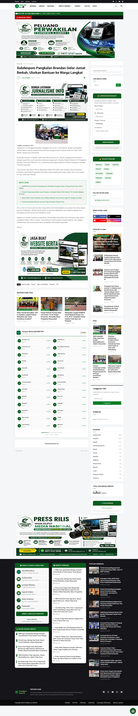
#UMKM (98, 182)
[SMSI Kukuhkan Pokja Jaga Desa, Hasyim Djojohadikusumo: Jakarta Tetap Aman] (94, 663)
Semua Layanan (118, 702)
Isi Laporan (98, 127)
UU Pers (74, 702)
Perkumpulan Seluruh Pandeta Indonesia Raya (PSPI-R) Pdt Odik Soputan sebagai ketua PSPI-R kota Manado (112, 259)
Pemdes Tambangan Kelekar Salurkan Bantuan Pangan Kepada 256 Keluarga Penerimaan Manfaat (99, 371)
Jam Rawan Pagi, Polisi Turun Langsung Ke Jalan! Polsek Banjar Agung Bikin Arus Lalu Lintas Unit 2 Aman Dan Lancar (32, 663)
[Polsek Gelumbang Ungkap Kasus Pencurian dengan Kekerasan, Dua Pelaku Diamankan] (94, 604)
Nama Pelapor (98, 106)
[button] (116, 6)
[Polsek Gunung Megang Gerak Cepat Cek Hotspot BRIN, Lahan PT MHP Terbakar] (94, 570)
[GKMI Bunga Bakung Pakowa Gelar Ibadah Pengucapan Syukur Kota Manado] (94, 614)
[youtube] (119, 1)
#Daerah (98, 169)
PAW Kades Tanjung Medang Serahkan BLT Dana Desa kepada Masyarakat (114, 368)
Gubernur (107, 478)
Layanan (34, 1)
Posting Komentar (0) (51, 443)
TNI (57, 284)
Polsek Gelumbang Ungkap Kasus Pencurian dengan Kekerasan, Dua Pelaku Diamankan (111, 603)
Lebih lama (83, 451)
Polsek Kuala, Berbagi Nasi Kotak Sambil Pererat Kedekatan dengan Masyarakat (31, 641)
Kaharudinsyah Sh (107, 445)
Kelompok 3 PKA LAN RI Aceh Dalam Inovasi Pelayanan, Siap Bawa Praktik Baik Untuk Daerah (110, 580)
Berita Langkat (28, 64)
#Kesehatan (99, 173)
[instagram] (117, 692)
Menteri (107, 467)
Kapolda (107, 456)
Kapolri (107, 442)
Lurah (107, 471)
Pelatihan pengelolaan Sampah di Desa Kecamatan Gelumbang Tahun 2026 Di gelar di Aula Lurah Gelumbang (114, 342)
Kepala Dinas (107, 463)
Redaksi (17, 1)
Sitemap (27, 1)
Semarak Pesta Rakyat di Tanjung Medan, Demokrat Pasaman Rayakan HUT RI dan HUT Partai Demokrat (111, 626)
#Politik (107, 164)
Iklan (22, 1)
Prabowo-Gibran (107, 474)
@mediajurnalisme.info (102, 200)
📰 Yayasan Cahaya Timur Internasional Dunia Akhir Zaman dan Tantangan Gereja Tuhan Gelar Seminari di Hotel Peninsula (68, 638)
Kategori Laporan (99, 120)
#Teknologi (109, 173)
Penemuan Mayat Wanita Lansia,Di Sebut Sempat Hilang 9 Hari (43, 202)
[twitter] (116, 1)
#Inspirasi (108, 178)
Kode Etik (91, 702)
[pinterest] (122, 1)
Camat (107, 453)
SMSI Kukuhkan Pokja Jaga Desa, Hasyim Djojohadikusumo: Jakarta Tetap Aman (99, 340)
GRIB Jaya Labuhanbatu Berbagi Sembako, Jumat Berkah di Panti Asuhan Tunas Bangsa (32, 634)
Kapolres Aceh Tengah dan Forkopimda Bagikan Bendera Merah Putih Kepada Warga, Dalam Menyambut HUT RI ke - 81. (112, 274)
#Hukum (106, 169)
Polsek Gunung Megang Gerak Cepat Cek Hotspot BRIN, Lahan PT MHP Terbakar (111, 569)
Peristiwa (52, 284)
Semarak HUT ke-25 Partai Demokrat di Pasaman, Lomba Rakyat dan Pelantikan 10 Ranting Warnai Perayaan (111, 638)
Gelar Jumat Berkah (42, 284)
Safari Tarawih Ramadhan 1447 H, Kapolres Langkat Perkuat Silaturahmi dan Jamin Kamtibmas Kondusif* (27, 316)
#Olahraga (99, 178)
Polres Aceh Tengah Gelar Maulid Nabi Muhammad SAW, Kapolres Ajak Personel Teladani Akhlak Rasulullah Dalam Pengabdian (32, 648)
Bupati (107, 449)
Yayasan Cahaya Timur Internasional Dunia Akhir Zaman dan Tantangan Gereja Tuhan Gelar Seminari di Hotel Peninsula (111, 651)
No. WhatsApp (98, 113)
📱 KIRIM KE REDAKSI (107, 142)
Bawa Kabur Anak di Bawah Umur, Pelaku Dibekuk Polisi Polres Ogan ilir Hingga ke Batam (52, 198)
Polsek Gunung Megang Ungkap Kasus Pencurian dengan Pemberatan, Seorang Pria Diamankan (110, 592)
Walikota (107, 460)
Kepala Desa (107, 435)
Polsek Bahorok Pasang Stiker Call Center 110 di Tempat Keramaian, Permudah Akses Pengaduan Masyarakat (51, 316)
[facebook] (113, 1)
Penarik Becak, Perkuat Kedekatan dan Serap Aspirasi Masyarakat (111, 308)
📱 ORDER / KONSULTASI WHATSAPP (32, 614)
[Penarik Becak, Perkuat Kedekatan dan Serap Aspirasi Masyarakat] (98, 308)
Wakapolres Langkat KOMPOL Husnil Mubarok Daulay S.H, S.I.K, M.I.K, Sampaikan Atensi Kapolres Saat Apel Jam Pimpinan (75, 317)
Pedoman (83, 702)
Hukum (77, 6)
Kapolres (107, 438)
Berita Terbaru (64, 6)
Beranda (33, 6)
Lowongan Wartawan (104, 702)
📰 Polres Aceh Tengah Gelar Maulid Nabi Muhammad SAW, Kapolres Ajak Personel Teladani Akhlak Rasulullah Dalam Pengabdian (67, 590)
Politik (87, 6)
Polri (95, 6)
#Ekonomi (115, 164)
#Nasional (99, 164)
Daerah (41, 6)
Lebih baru (19, 451)
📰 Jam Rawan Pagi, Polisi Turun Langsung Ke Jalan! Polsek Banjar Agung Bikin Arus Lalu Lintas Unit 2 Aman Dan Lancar (68, 609)
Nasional (50, 6)
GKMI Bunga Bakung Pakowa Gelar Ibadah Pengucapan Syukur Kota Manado (111, 614)
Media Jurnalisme (31, 702)
